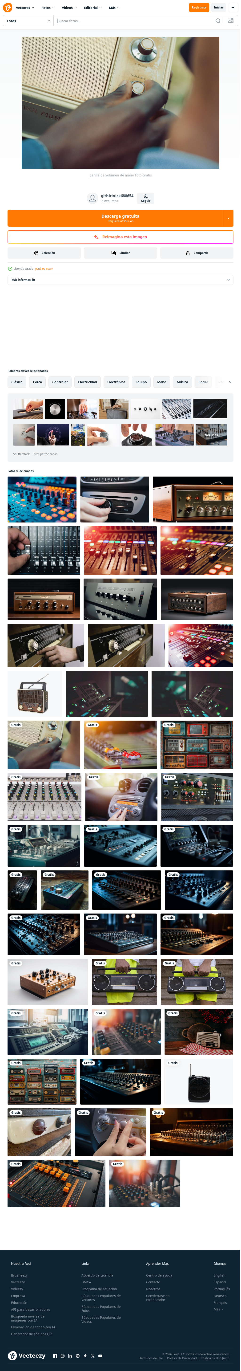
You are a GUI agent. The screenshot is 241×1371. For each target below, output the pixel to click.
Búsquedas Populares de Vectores (99, 1297)
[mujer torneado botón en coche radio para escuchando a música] (121, 797)
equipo (141, 382)
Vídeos (67, 7)
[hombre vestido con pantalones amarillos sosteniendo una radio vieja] (124, 982)
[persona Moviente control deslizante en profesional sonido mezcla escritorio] (44, 550)
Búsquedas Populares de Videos (99, 1319)
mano (161, 382)
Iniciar (215, 7)
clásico (17, 382)
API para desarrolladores (30, 1309)
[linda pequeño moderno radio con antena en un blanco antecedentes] (199, 1082)
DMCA (85, 1282)
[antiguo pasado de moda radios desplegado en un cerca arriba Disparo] (197, 745)
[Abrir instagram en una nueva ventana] (62, 1356)
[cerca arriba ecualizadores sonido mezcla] (44, 797)
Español (217, 1282)
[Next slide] (222, 382)
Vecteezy (17, 1282)
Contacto (151, 1282)
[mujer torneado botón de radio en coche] (110, 1132)
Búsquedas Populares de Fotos (99, 1308)
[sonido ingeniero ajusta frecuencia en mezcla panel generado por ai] (197, 846)
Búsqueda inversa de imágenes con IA (27, 1318)
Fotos (46, 7)
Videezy (17, 1289)
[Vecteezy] (7, 7)
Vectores (23, 7)
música (182, 382)
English (216, 1275)
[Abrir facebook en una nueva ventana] (55, 1356)
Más (112, 7)
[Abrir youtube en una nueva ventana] (100, 1356)
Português (219, 1289)
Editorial (91, 7)
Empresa (17, 1295)
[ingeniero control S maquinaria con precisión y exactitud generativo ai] (48, 1032)
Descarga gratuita (119, 218)
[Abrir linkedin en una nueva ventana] (70, 1356)
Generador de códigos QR (31, 1334)
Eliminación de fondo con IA (33, 1327)
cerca (37, 382)
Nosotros (151, 1289)
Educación (19, 1302)
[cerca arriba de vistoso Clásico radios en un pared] (42, 1082)
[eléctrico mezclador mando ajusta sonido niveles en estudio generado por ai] (120, 846)
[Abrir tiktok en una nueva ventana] (85, 1356)
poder (203, 382)
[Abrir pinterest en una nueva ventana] (78, 1356)
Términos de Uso (148, 1358)
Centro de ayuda (157, 1275)
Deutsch (217, 1295)
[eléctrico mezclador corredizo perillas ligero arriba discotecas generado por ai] (120, 1082)
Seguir (144, 201)
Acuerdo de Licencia (96, 1275)
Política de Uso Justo (211, 1358)
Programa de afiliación (98, 1289)
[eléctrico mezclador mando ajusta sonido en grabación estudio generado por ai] (120, 934)
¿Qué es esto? (44, 269)
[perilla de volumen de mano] (44, 745)
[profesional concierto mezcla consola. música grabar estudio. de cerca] (201, 645)
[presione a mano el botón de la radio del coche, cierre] (114, 499)
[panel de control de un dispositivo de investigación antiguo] (107, 694)
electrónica (116, 382)
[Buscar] (214, 21)
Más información (23, 280)
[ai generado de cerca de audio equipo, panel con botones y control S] (42, 499)
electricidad (87, 382)
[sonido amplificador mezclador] (197, 797)
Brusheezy (19, 1275)
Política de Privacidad (178, 1358)
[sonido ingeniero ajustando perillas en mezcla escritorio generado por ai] (191, 1132)
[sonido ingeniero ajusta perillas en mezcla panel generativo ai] (44, 846)
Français (217, 1302)
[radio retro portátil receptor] (35, 694)
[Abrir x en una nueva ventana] (93, 1356)
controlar (60, 382)
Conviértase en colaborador (155, 1297)
